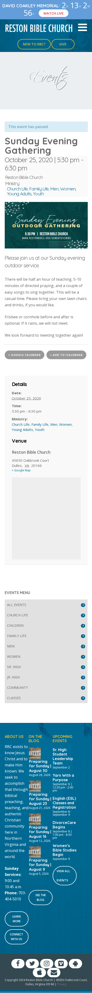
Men (54, 189)
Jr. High (13, 677)
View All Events (63, 875)
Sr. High (14, 667)
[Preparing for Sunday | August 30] (35, 753)
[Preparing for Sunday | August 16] (35, 818)
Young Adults (19, 194)
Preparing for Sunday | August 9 (40, 864)
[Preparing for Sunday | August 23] (35, 786)
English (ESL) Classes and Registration (64, 803)
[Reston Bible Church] (39, 27)
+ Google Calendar (24, 355)
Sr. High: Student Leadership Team (63, 756)
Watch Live (53, 13)
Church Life (17, 189)
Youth (38, 194)
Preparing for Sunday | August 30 (40, 766)
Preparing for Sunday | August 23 (40, 799)
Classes (14, 698)
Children (15, 625)
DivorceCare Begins (64, 824)
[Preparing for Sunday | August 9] (35, 851)
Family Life (39, 189)
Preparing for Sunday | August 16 (40, 832)
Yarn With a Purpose (63, 777)
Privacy (62, 984)
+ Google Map (21, 470)
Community (17, 687)
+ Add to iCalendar (66, 355)
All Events (16, 605)
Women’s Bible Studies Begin (64, 850)
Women (67, 189)
